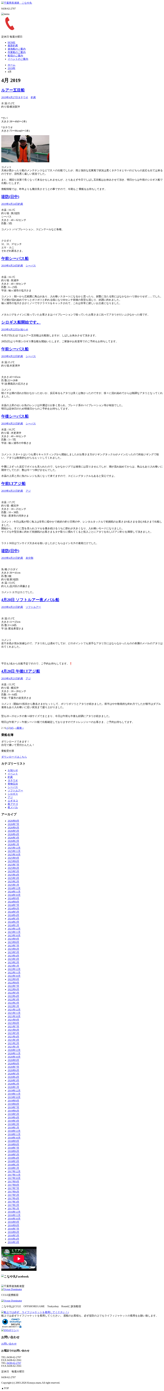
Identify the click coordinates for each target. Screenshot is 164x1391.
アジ (28, 490)
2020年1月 (13, 1087)
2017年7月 (13, 1188)
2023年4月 (13, 955)
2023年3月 (13, 959)
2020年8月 (13, 1063)
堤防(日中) (10, 197)
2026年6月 (13, 827)
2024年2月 (13, 922)
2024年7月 (13, 905)
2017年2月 (13, 1205)
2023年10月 (14, 935)
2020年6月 (13, 1070)
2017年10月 (14, 1178)
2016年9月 (13, 1222)
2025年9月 (13, 858)
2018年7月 (13, 1148)
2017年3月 (13, 1201)
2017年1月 (13, 1208)
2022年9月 (13, 979)
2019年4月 (13, 1117)
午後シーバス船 (15, 416)
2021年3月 (13, 1040)
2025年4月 (13, 874)
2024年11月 (14, 891)
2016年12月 (14, 1212)
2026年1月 (13, 844)
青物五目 (13, 783)
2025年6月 (13, 868)
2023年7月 (13, 945)
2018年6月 (13, 1151)
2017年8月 (13, 1185)
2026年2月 (13, 841)
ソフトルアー (33, 607)
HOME (11, 42)
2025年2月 (13, 881)
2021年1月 (13, 1046)
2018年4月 (13, 1158)
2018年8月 (13, 1144)
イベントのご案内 (18, 59)
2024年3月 (13, 918)
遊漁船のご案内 (17, 49)
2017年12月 (14, 1171)
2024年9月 (13, 898)
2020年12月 (14, 1050)
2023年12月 (14, 928)
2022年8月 (13, 982)
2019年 (11, 68)
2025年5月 (13, 871)
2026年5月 (13, 831)
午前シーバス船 (15, 258)
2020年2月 (13, 1083)
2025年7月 (13, 864)
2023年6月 (13, 949)
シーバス (31, 265)
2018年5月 (13, 1154)
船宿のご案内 (15, 55)
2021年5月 (13, 1033)
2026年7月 (13, 824)
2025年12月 (14, 847)
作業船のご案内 (17, 52)
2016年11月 (14, 1215)
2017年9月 (13, 1181)
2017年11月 (14, 1174)
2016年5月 (13, 1235)
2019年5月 (13, 1114)
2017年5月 (13, 1195)
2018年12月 (14, 1131)
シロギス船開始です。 (21, 322)
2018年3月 (13, 1161)
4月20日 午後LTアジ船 (20, 671)
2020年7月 (13, 1067)
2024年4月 (13, 915)
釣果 (33, 97)
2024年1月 (13, 925)
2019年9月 (13, 1100)
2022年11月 (14, 972)
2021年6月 (13, 1030)
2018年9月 (13, 1141)
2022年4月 (13, 996)
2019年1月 (13, 1127)
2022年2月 (13, 1003)
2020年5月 (13, 1073)
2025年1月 (13, 885)
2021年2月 (13, 1043)
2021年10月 (14, 1016)
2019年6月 (13, 1110)
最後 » (20, 728)
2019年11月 (14, 1094)
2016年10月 (14, 1218)
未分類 (29, 558)
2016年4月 (13, 1239)
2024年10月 (14, 895)
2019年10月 (14, 1097)
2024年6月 (13, 908)
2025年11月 (14, 851)
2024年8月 (13, 901)
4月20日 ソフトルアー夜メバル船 (30, 600)
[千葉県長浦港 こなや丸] (16, 2)
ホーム (11, 65)
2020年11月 (14, 1053)
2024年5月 (13, 912)
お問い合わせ (9, 1343)
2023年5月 (13, 952)
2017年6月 (13, 1191)
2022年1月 (13, 1006)
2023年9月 (13, 939)
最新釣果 (13, 45)
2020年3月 (13, 1080)
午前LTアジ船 (13, 483)
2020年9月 (13, 1060)
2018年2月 (13, 1164)
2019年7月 (13, 1107)
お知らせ (23, 329)
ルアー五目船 (13, 90)
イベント (13, 773)
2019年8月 (13, 1104)
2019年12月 (14, 1090)
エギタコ (13, 800)
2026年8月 (13, 821)
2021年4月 (13, 1036)
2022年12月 (14, 969)
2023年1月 (13, 965)
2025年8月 (13, 861)
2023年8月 (13, 942)
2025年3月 (13, 878)
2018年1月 (13, 1168)
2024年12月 (14, 888)
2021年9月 (13, 1019)
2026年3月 (13, 837)
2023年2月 (13, 962)
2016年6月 (13, 1232)
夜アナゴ (13, 804)
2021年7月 (13, 1026)
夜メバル (13, 807)
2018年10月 (14, 1137)
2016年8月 (13, 1225)
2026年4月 (13, 834)
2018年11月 (14, 1134)
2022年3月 (13, 999)
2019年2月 (13, 1124)
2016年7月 (13, 1228)
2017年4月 (13, 1198)
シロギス (13, 794)
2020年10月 (14, 1056)
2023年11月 (14, 932)
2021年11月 (14, 1013)
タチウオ (23, 97)
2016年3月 (13, 1242)
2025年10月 (14, 854)
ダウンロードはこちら (14, 756)
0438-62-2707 (14, 1363)
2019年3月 (13, 1121)
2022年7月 (13, 986)
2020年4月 (13, 1077)
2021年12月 (14, 1009)
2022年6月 (13, 989)
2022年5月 (13, 992)
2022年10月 (14, 976)
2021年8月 (13, 1023)
